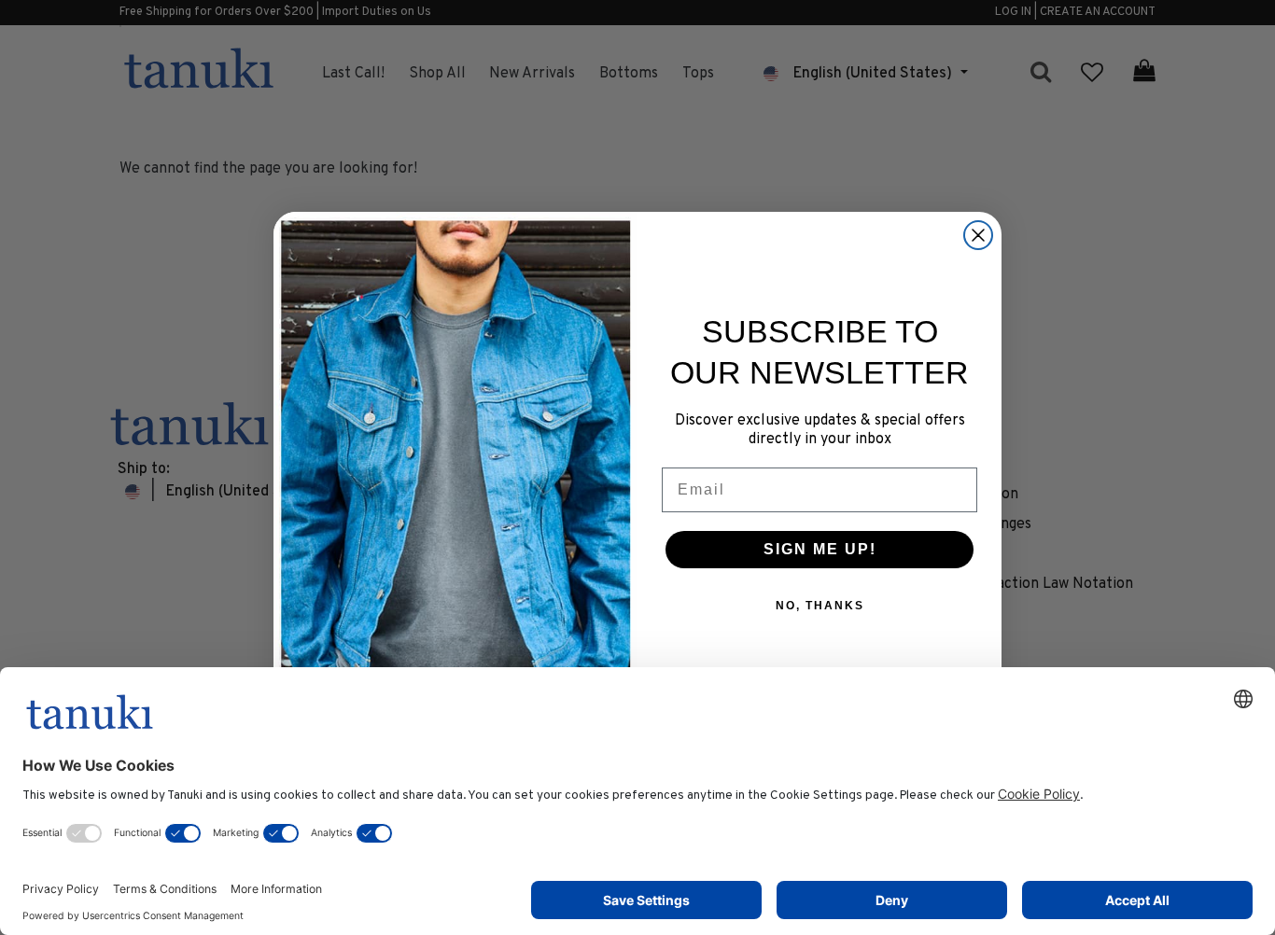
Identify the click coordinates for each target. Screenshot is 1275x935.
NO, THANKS (820, 605)
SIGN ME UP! (820, 549)
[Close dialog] (978, 235)
